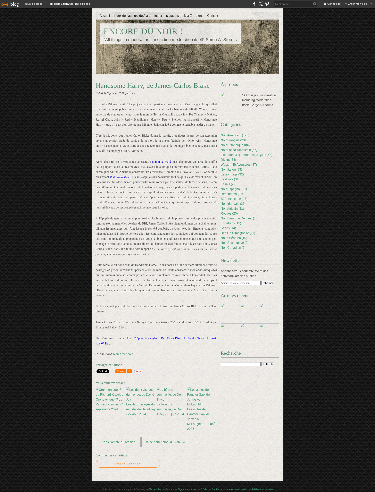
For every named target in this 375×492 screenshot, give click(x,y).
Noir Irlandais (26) (233, 203)
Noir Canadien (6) (233, 247)
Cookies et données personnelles (229, 489)
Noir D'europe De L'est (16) (239, 218)
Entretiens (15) (231, 223)
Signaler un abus (187, 489)
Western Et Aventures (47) (239, 164)
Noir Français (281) (234, 140)
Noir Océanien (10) (234, 238)
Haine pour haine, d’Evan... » (165, 442)
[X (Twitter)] (260, 4)
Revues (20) (229, 213)
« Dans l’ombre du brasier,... (118, 442)
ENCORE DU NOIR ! (143, 31)
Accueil (105, 15)
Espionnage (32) (232, 174)
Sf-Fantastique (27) (234, 198)
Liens (199, 15)
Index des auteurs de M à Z (173, 15)
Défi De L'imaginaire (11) (238, 233)
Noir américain (123, 354)
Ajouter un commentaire (128, 463)
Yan (119, 489)
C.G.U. (204, 489)
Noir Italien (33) (231, 169)
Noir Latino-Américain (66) (239, 150)
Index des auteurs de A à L (132, 15)
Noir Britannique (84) (235, 145)
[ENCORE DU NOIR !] (230, 102)
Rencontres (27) (232, 194)
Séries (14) (228, 228)
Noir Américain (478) (235, 135)
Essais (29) (228, 184)
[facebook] (254, 4)
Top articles (155, 489)
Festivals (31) (230, 179)
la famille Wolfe (162, 161)
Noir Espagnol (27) (234, 189)
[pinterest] (267, 4)
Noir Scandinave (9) (234, 242)
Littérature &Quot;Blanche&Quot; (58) (246, 155)
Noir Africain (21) (232, 208)
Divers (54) (228, 159)
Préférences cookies (262, 489)
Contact (212, 15)
